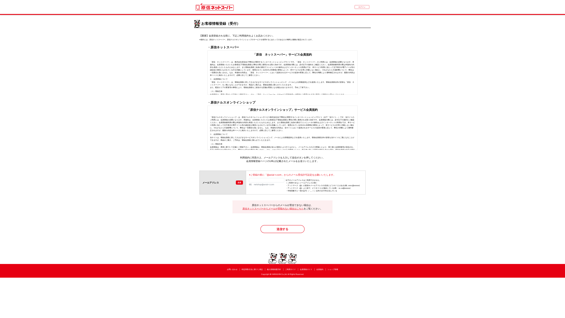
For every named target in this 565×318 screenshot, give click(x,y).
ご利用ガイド (290, 269)
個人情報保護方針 (274, 269)
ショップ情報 (333, 269)
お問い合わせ (232, 269)
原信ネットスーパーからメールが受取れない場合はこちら (273, 208)
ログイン (361, 7)
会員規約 (319, 269)
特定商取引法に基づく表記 (252, 269)
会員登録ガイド (306, 269)
